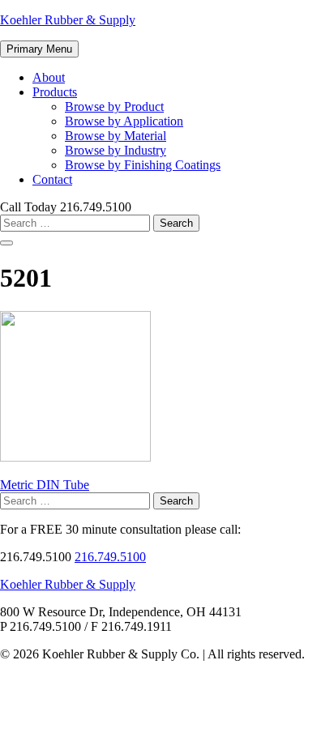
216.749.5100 (110, 557)
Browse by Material (115, 136)
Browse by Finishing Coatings (143, 165)
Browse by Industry (115, 150)
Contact (52, 179)
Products (54, 92)
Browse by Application (124, 121)
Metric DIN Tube (44, 485)
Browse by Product (114, 106)
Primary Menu (39, 49)
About (48, 77)
